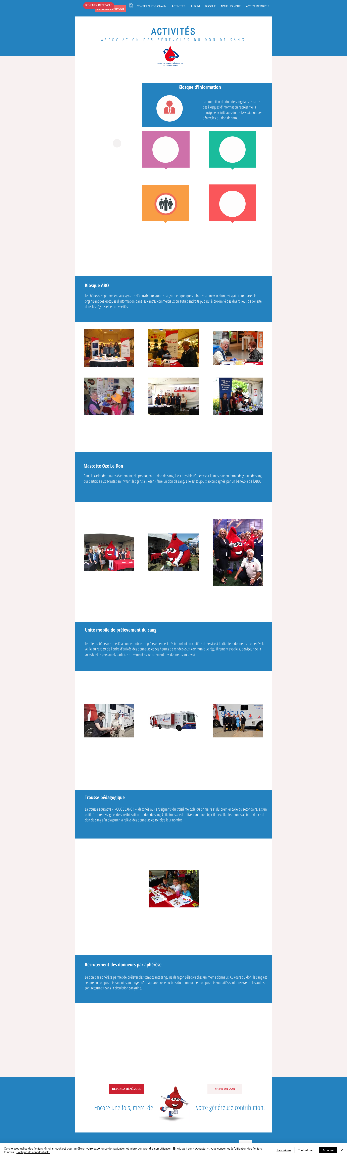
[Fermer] (342, 1150)
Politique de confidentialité (33, 1152)
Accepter (328, 1150)
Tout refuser (305, 1150)
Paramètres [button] (284, 1150)
